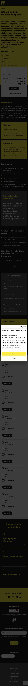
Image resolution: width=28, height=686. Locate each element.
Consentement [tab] (5, 330)
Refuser (14, 358)
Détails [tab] (12, 330)
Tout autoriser (14, 353)
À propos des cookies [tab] (21, 330)
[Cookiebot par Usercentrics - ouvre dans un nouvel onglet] (20, 327)
